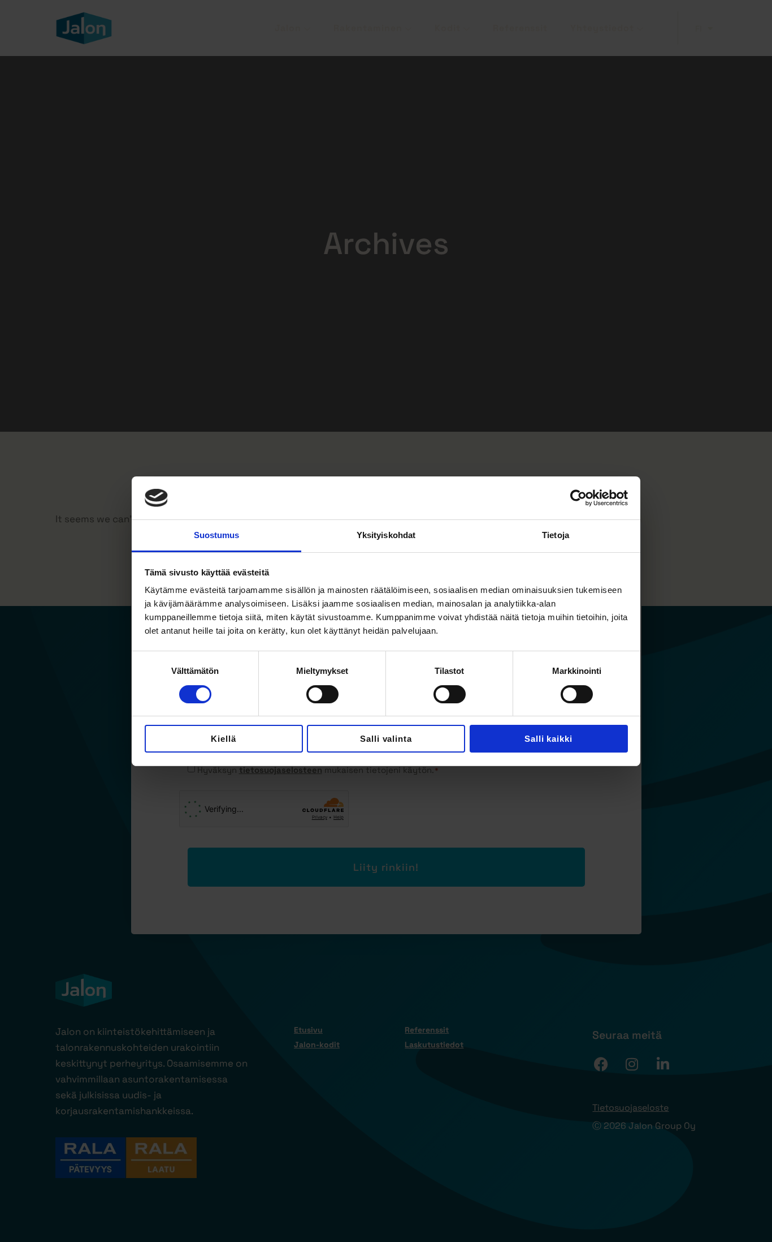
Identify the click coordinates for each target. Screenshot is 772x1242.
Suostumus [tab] (217, 535)
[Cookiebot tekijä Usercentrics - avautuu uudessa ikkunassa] (578, 497)
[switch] (322, 694)
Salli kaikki (548, 739)
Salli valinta (386, 739)
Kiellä (223, 739)
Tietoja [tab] (555, 535)
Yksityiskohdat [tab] (386, 535)
